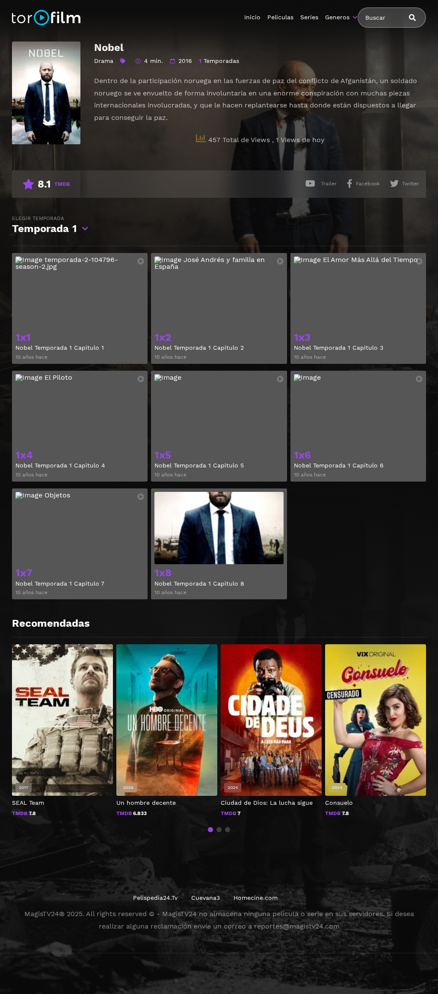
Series (309, 17)
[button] (210, 829)
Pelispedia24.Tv (155, 897)
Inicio (252, 17)
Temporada (44, 225)
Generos (337, 17)
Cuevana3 (205, 897)
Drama (103, 60)
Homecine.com (256, 897)
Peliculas (280, 17)
